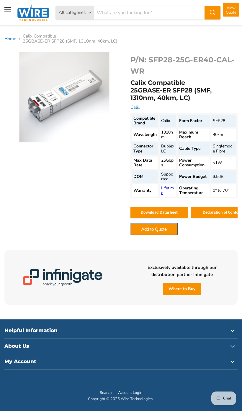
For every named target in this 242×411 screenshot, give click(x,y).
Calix (135, 107)
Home (10, 38)
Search (106, 392)
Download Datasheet (159, 212)
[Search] (212, 13)
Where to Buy (182, 289)
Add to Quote (154, 229)
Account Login (130, 392)
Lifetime (167, 190)
